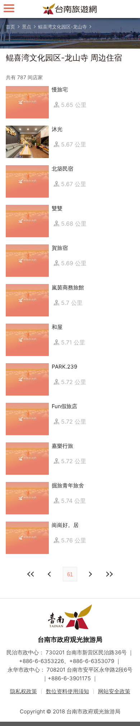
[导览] (9, 8)
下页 (50, 574)
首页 (10, 27)
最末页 (109, 574)
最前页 (31, 574)
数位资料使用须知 (67, 691)
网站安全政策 (114, 691)
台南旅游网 (70, 9)
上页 (90, 574)
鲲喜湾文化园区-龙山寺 (62, 27)
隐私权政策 (23, 691)
